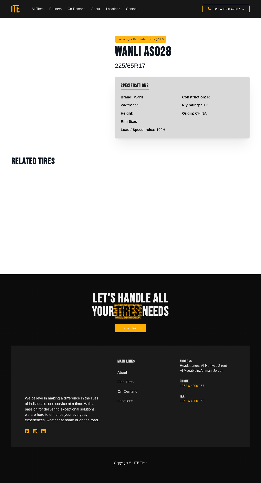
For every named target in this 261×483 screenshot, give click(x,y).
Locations (113, 9)
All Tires (37, 9)
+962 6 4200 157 (192, 386)
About (95, 9)
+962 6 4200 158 (192, 401)
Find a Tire (127, 328)
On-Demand (76, 9)
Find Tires (125, 382)
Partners (55, 9)
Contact (131, 9)
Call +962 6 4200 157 (228, 9)
